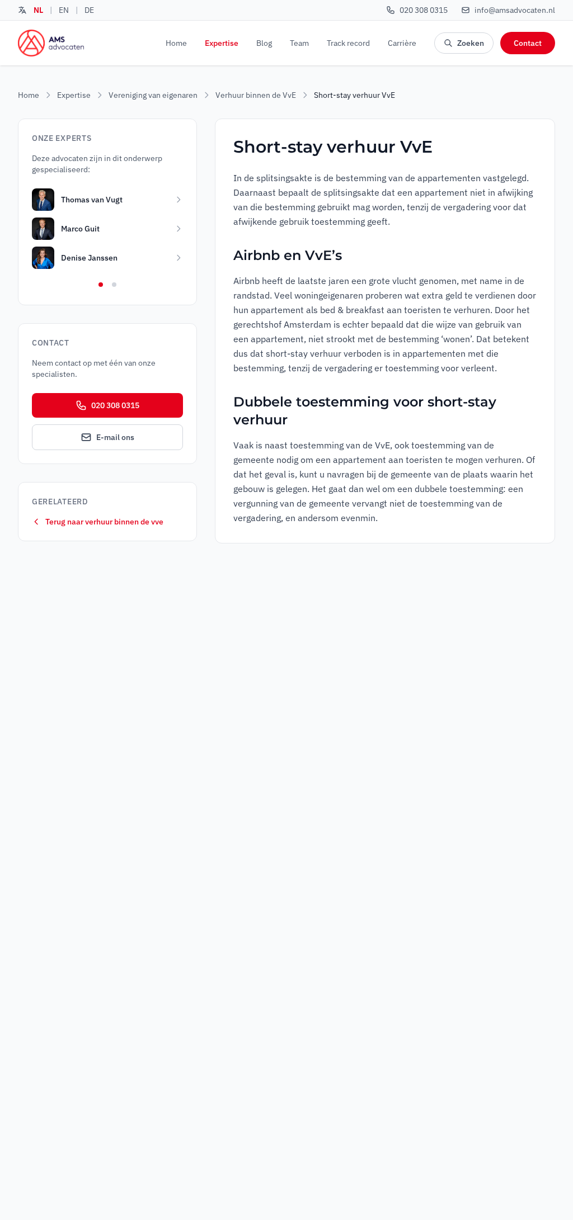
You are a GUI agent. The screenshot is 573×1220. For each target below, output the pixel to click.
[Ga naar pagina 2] (114, 284)
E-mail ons (115, 437)
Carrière (402, 43)
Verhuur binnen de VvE (255, 95)
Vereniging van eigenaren (153, 95)
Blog (264, 43)
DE (89, 10)
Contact (528, 43)
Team (299, 43)
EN (64, 10)
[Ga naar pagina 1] (100, 284)
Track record (348, 43)
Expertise (221, 43)
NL (38, 10)
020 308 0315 (115, 405)
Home (176, 43)
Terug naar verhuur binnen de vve (104, 522)
